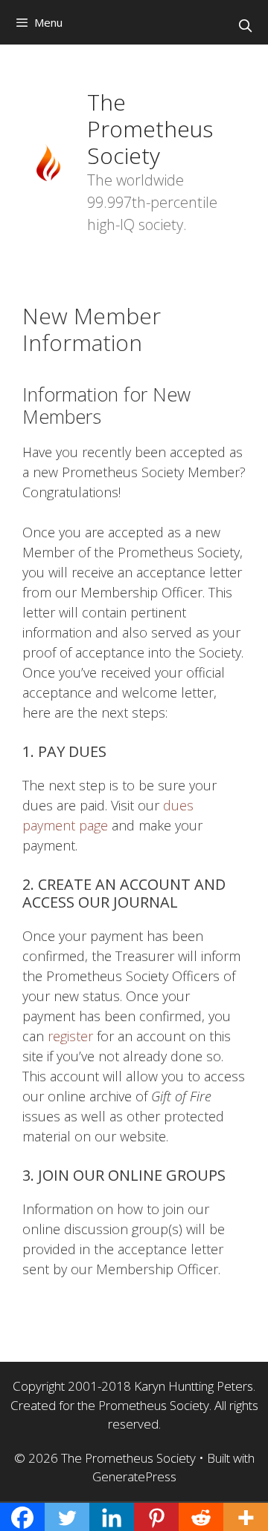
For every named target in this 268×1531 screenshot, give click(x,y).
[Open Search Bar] (245, 26)
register (70, 1036)
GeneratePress (134, 1476)
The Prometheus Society (150, 129)
